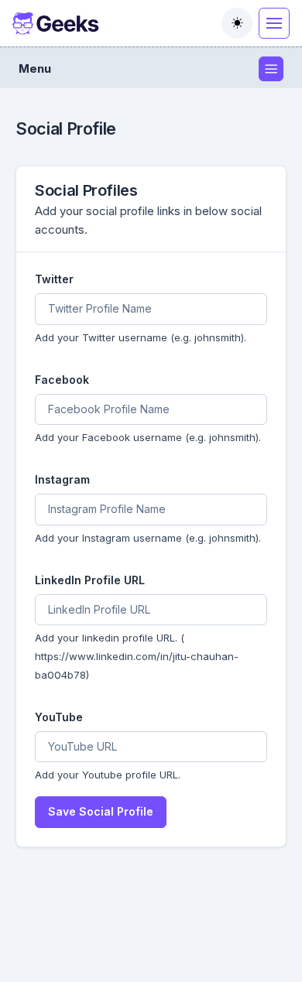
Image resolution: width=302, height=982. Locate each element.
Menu (35, 68)
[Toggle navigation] (274, 23)
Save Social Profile (100, 811)
